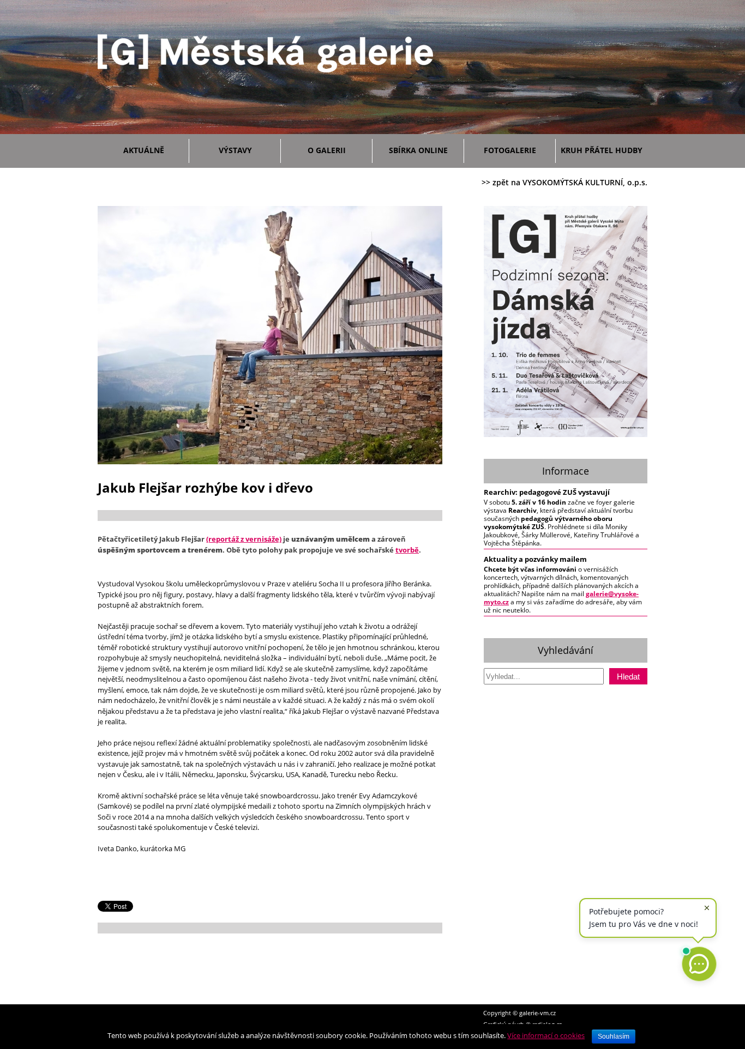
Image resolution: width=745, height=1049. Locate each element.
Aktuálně (143, 150)
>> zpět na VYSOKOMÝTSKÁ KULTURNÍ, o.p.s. (564, 182)
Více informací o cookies (546, 1035)
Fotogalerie (510, 150)
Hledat (628, 676)
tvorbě (407, 550)
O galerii (327, 150)
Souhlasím (613, 1036)
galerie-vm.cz (537, 1013)
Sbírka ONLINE (418, 150)
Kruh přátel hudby (601, 150)
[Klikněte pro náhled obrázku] (270, 462)
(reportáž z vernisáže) (243, 539)
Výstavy (235, 150)
